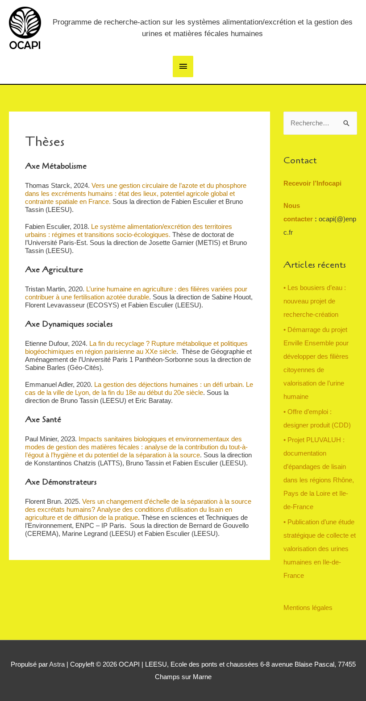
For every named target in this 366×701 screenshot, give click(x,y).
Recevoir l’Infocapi (312, 183)
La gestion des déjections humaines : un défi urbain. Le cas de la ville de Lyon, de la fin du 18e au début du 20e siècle (139, 388)
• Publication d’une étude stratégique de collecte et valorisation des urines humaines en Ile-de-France (319, 548)
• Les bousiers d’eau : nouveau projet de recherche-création (314, 301)
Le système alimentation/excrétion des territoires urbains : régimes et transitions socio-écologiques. (128, 230)
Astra (57, 664)
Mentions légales (308, 607)
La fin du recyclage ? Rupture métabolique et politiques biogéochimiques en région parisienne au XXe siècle (136, 347)
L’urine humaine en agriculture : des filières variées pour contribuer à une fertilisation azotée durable (136, 293)
